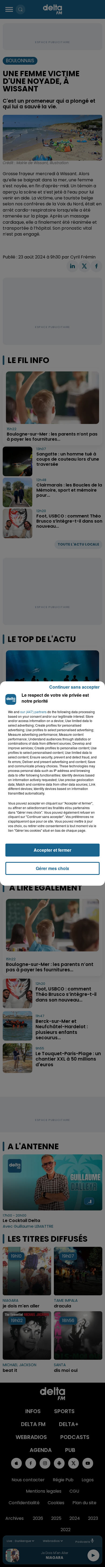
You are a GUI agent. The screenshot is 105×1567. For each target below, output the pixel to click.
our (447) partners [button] (33, 712)
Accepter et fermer (52, 850)
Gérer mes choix (52, 868)
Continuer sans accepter (74, 687)
